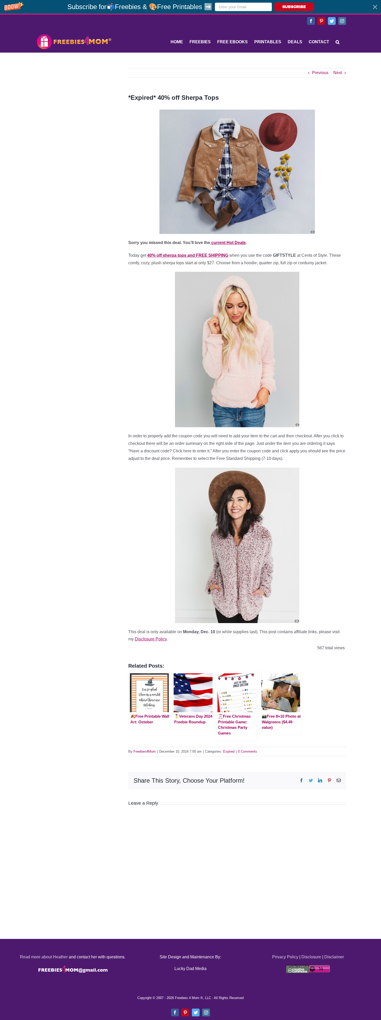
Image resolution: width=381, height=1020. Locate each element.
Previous (320, 72)
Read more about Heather (44, 957)
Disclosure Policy (151, 639)
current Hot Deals (228, 242)
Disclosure (311, 957)
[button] (190, 7)
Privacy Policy (285, 957)
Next (337, 72)
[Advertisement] (74, 100)
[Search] (338, 42)
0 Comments (247, 751)
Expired (229, 751)
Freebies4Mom (144, 751)
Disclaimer (334, 957)
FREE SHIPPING (187, 255)
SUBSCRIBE (294, 7)
